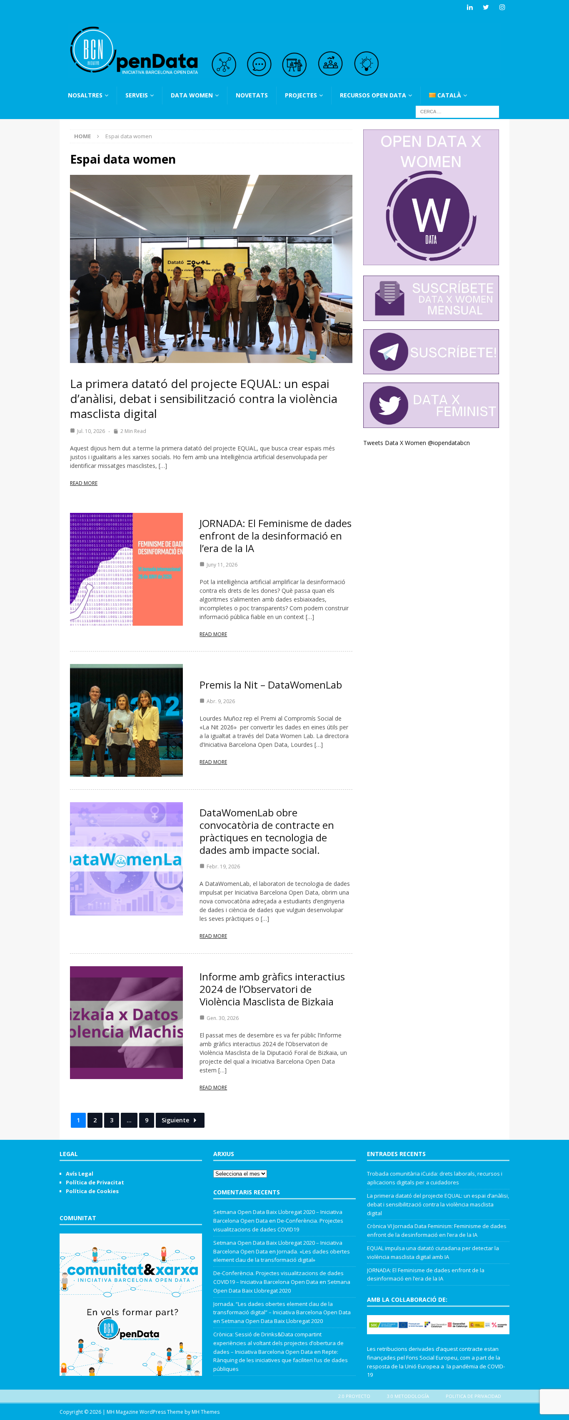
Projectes (301, 95)
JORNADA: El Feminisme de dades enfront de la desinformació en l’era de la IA (276, 535)
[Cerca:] (457, 111)
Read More (83, 483)
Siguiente (175, 1120)
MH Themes (206, 1411)
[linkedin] (469, 7)
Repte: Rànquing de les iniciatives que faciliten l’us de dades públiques (280, 1360)
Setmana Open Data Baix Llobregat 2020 (272, 1321)
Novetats (252, 95)
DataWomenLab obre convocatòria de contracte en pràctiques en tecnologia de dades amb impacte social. (267, 831)
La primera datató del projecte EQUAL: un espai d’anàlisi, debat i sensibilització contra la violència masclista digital (203, 398)
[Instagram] (502, 7)
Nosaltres (85, 95)
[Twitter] (486, 7)
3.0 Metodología (408, 1396)
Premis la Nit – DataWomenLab (271, 684)
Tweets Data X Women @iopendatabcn (416, 443)
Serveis (136, 95)
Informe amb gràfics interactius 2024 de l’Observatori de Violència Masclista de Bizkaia (272, 989)
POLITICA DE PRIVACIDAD (473, 1396)
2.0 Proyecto (354, 1396)
